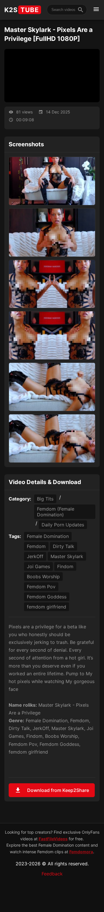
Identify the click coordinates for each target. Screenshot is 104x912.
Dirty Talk (63, 546)
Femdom (36, 546)
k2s (21, 10)
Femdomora (81, 851)
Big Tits (45, 499)
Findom (65, 566)
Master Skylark (67, 556)
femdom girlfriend (46, 607)
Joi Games (38, 566)
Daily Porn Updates (63, 525)
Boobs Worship (43, 576)
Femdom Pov (41, 586)
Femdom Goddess (46, 597)
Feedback (52, 874)
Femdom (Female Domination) (55, 511)
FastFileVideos (53, 838)
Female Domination (48, 536)
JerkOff (35, 556)
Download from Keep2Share (51, 790)
